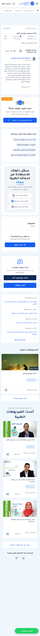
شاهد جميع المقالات (20, 398)
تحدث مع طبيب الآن (20, 277)
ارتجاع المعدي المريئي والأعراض (24, 150)
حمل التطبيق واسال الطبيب (22, 120)
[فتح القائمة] (36, 3)
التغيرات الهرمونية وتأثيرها (26, 145)
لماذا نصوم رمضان (29, 373)
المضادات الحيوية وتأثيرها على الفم (23, 155)
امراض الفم (18, 11)
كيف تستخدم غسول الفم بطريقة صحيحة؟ (23, 520)
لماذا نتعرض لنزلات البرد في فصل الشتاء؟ (23, 481)
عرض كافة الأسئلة (20, 340)
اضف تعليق (18, 245)
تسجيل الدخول (6, 4)
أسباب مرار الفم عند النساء (23, 139)
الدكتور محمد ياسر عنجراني (20, 58)
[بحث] (14, 4)
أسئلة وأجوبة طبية (28, 11)
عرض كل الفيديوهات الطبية (20, 545)
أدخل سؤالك (20, 285)
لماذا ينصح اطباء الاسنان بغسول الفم (20, 440)
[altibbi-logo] (27, 4)
